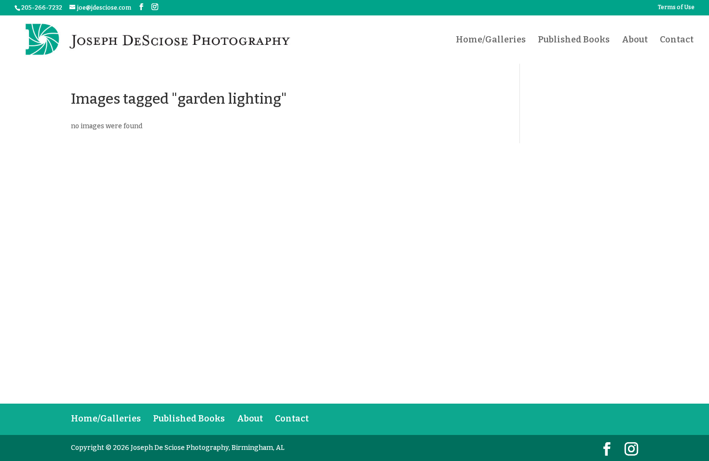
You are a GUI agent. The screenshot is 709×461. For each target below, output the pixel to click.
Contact (677, 40)
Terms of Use (676, 7)
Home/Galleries (491, 40)
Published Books (574, 40)
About (635, 40)
